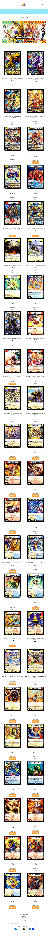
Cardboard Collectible (23, 932)
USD (24, 926)
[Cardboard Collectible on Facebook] (23, 917)
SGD (19, 926)
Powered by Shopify (31, 932)
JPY (26, 926)
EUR (29, 926)
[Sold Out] (12, 86)
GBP (21, 926)
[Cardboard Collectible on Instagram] (25, 917)
